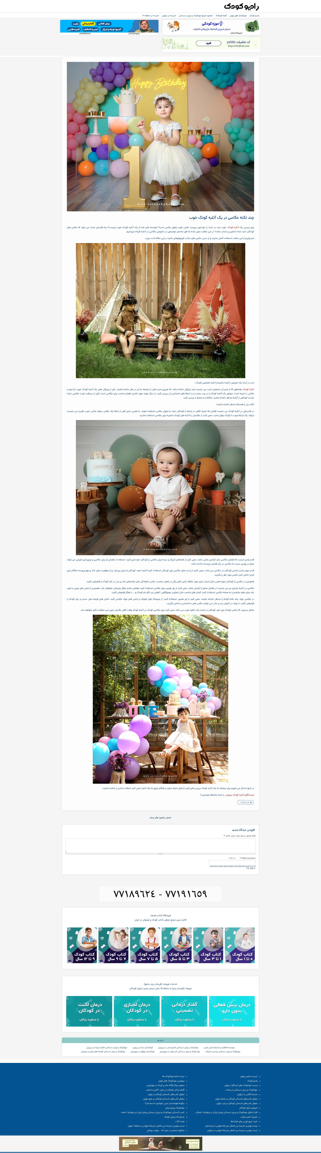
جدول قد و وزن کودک (174, 1116)
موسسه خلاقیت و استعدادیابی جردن (219, 1047)
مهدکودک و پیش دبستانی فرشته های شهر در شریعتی (103, 1051)
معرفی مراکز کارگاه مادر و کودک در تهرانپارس (165, 1085)
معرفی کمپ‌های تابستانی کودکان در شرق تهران (163, 1098)
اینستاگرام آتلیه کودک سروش (240, 795)
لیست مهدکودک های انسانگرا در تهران (240, 1085)
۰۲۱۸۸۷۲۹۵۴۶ (134, 34)
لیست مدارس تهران (248, 1076)
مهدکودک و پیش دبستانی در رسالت (241, 1089)
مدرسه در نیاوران (169, 15)
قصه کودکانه (221, 15)
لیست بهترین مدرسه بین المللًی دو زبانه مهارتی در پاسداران (231, 1125)
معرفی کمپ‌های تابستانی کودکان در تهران (166, 1094)
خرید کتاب (179, 1121)
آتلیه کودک (233, 227)
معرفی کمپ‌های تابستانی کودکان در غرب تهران (236, 1103)
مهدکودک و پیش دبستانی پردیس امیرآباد (222, 1051)
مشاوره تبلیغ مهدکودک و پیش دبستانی (196, 15)
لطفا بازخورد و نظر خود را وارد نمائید (240, 835)
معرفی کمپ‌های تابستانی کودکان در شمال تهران (236, 1098)
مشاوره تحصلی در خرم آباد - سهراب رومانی (165, 1130)
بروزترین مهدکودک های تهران (171, 1080)
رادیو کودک (254, 15)
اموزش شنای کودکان (248, 1107)
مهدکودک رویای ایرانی (174, 1107)
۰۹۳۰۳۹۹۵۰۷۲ (236, 33)
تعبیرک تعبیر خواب (248, 1116)
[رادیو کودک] (241, 7)
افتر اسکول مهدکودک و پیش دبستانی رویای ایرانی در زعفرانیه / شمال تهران (228, 1112)
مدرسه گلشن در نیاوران (247, 1094)
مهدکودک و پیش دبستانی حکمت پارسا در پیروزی (106, 1047)
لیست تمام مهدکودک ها (173, 1076)
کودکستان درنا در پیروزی (143, 1047)
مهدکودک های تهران (238, 15)
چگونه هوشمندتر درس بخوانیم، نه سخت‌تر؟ (164, 1103)
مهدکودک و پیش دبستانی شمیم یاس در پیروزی (178, 1047)
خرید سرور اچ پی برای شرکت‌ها (244, 1121)
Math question (248, 858)
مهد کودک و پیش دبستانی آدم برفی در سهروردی (180, 1051)
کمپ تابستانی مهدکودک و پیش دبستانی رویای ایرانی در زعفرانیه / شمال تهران (154, 1112)
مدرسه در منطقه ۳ (151, 15)
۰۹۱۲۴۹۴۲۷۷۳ (84, 34)
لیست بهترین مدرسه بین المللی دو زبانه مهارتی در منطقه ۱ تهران (156, 1125)
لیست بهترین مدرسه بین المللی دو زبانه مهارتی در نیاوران (232, 1130)
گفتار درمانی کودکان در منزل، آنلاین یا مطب (165, 1089)
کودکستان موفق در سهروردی (142, 1051)
